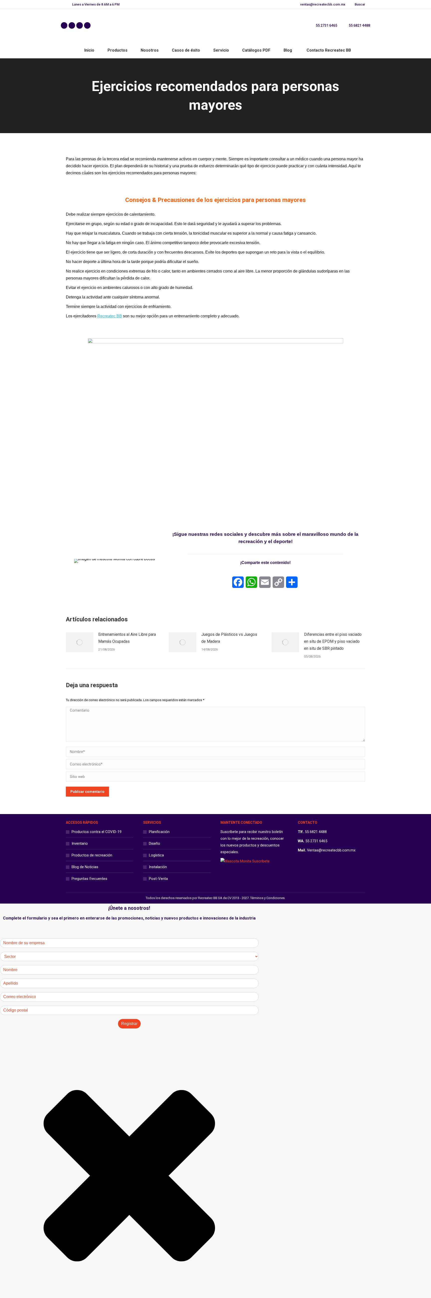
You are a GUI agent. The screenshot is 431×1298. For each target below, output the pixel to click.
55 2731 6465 (326, 25)
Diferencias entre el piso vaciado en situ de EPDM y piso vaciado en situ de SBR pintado (333, 641)
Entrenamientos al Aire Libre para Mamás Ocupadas (127, 638)
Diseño (154, 843)
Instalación (158, 867)
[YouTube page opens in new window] (87, 25)
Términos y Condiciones (267, 898)
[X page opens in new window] (72, 25)
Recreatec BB (109, 316)
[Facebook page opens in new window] (64, 25)
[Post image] (79, 642)
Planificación (159, 832)
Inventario (80, 843)
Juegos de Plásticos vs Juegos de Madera (229, 638)
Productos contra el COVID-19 (96, 832)
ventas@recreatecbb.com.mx (322, 4)
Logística (156, 855)
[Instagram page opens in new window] (79, 25)
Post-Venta (158, 878)
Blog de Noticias (85, 867)
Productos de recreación (92, 855)
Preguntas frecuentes (89, 878)
